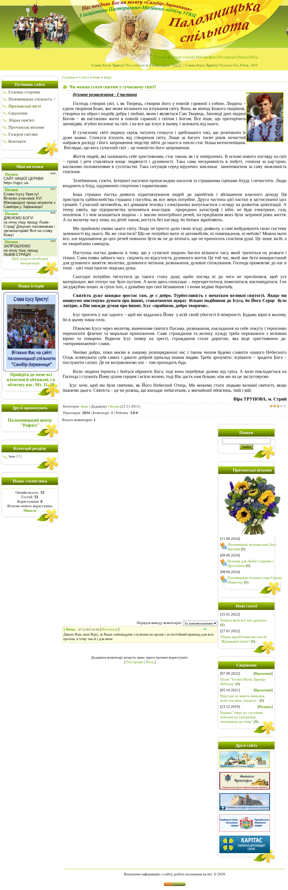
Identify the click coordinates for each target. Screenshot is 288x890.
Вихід (243, 57)
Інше (12, 456)
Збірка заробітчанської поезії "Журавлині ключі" (243, 639)
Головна (160, 57)
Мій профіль (206, 57)
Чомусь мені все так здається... (244, 620)
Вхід (254, 57)
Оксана (114, 406)
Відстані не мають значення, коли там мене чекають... (242, 698)
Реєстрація (227, 57)
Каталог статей (182, 57)
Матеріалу (109, 629)
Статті (84, 77)
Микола (30, 510)
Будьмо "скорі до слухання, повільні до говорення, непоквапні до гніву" (241, 717)
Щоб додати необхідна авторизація (30, 260)
